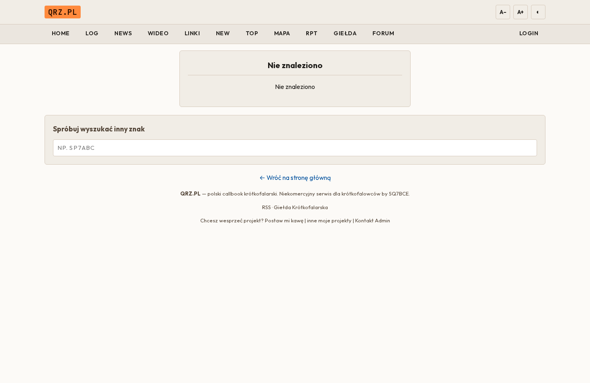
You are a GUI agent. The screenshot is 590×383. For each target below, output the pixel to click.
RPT (312, 33)
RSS (266, 207)
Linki (192, 33)
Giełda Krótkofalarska (301, 207)
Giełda (345, 33)
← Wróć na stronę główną (295, 177)
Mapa (282, 33)
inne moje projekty (329, 220)
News (123, 33)
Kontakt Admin (372, 220)
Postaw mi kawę (284, 220)
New (223, 33)
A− (503, 12)
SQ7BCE (399, 193)
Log (92, 33)
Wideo (158, 33)
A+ (520, 12)
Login (529, 33)
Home (61, 33)
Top (252, 33)
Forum (383, 33)
